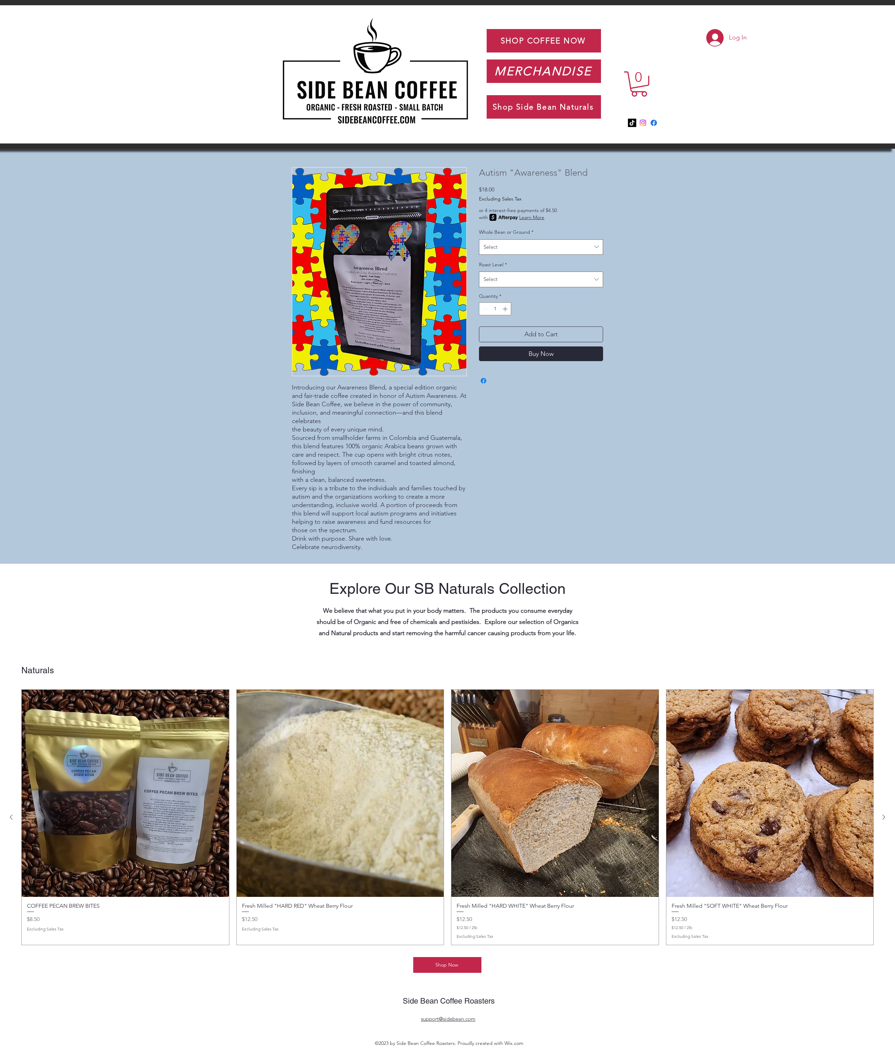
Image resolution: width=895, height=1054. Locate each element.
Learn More (531, 217)
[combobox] (541, 247)
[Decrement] (484, 309)
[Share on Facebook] (483, 381)
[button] (639, 84)
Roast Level (493, 264)
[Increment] (505, 309)
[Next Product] (884, 817)
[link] (686, 31)
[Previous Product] (11, 817)
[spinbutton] (495, 309)
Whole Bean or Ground (506, 232)
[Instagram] (643, 123)
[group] (447, 817)
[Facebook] (654, 123)
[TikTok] (632, 123)
